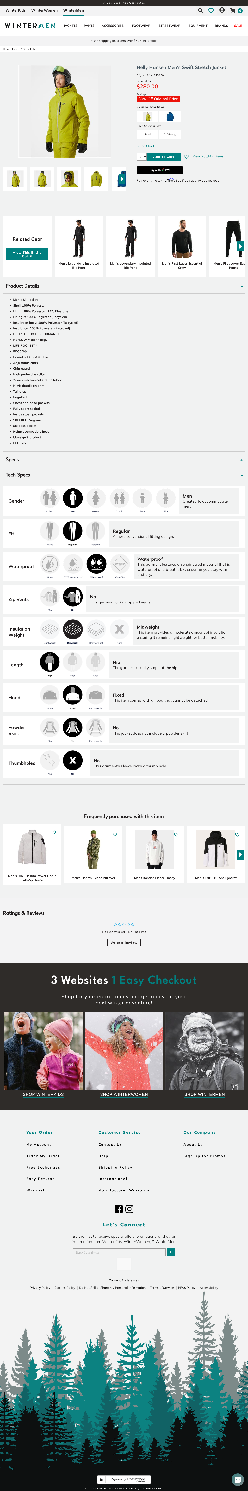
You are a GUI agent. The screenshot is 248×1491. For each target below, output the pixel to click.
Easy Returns (40, 1178)
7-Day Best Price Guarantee (124, 2)
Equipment (198, 25)
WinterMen (73, 10)
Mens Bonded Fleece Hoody (154, 878)
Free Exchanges (43, 1167)
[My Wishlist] (211, 10)
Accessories (113, 25)
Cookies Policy (64, 1288)
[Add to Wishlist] (187, 157)
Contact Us (110, 1144)
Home (6, 49)
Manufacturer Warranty (124, 1190)
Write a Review (124, 942)
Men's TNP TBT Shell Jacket (216, 878)
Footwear (141, 25)
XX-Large (170, 134)
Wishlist (35, 1190)
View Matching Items (208, 156)
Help (103, 1156)
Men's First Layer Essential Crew (182, 265)
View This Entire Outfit (27, 254)
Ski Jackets (28, 49)
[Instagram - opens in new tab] (129, 1209)
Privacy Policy (40, 1288)
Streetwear (169, 25)
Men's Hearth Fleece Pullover (93, 878)
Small (147, 134)
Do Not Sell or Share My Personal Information (112, 1288)
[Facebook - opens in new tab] (119, 1209)
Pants (89, 25)
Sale (238, 25)
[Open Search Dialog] (200, 10)
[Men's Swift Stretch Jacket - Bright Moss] (15, 177)
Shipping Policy (115, 1167)
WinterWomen (44, 10)
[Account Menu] (222, 10)
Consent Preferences (124, 1280)
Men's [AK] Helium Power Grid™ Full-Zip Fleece (32, 878)
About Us (193, 1144)
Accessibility (209, 1288)
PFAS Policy (186, 1288)
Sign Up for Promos (204, 1156)
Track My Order (43, 1156)
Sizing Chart (145, 146)
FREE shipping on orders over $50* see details (124, 41)
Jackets (70, 25)
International (112, 1178)
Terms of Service (162, 1288)
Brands (221, 25)
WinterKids (15, 10)
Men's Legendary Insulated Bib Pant (79, 265)
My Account (38, 1144)
